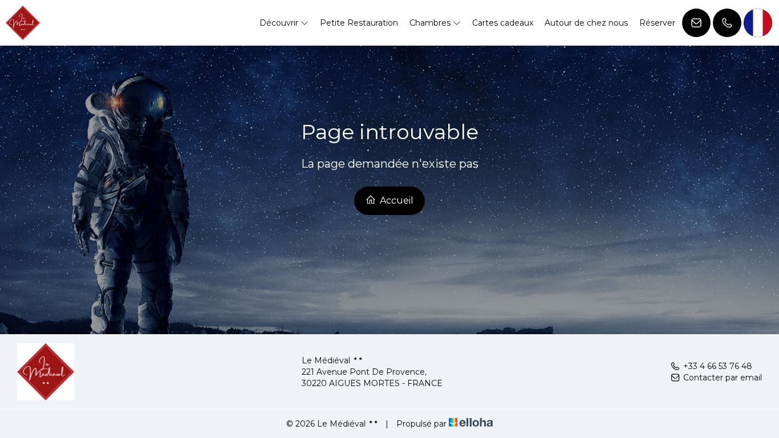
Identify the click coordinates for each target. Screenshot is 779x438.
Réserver (657, 23)
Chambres (431, 23)
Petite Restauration (359, 23)
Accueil (395, 200)
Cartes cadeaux (502, 23)
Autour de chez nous (586, 23)
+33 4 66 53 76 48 (717, 366)
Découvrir (280, 23)
